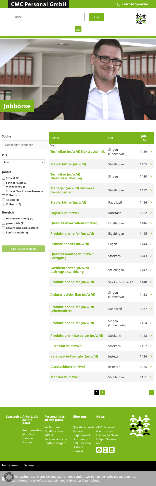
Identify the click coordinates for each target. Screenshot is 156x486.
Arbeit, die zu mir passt (30, 419)
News (100, 416)
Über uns (80, 416)
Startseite (13, 416)
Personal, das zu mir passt (54, 418)
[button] (78, 29)
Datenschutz (90, 480)
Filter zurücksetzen (23, 248)
